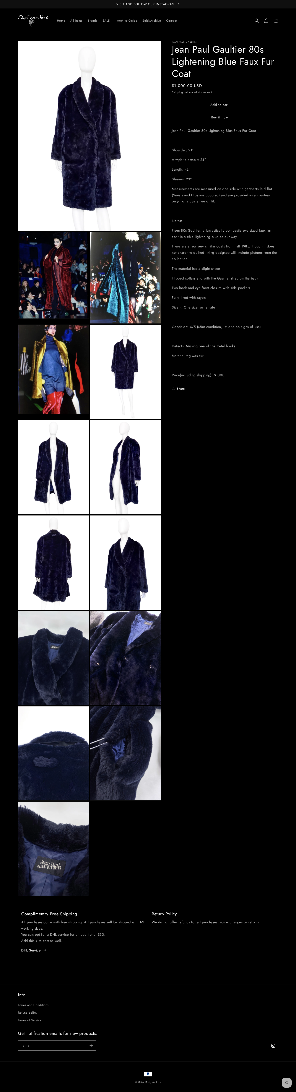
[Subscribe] (91, 1045)
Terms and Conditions (33, 1005)
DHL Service (31, 950)
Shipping (177, 92)
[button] (257, 20)
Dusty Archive (153, 1082)
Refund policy (27, 1012)
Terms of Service (30, 1020)
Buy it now (219, 117)
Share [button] (181, 388)
